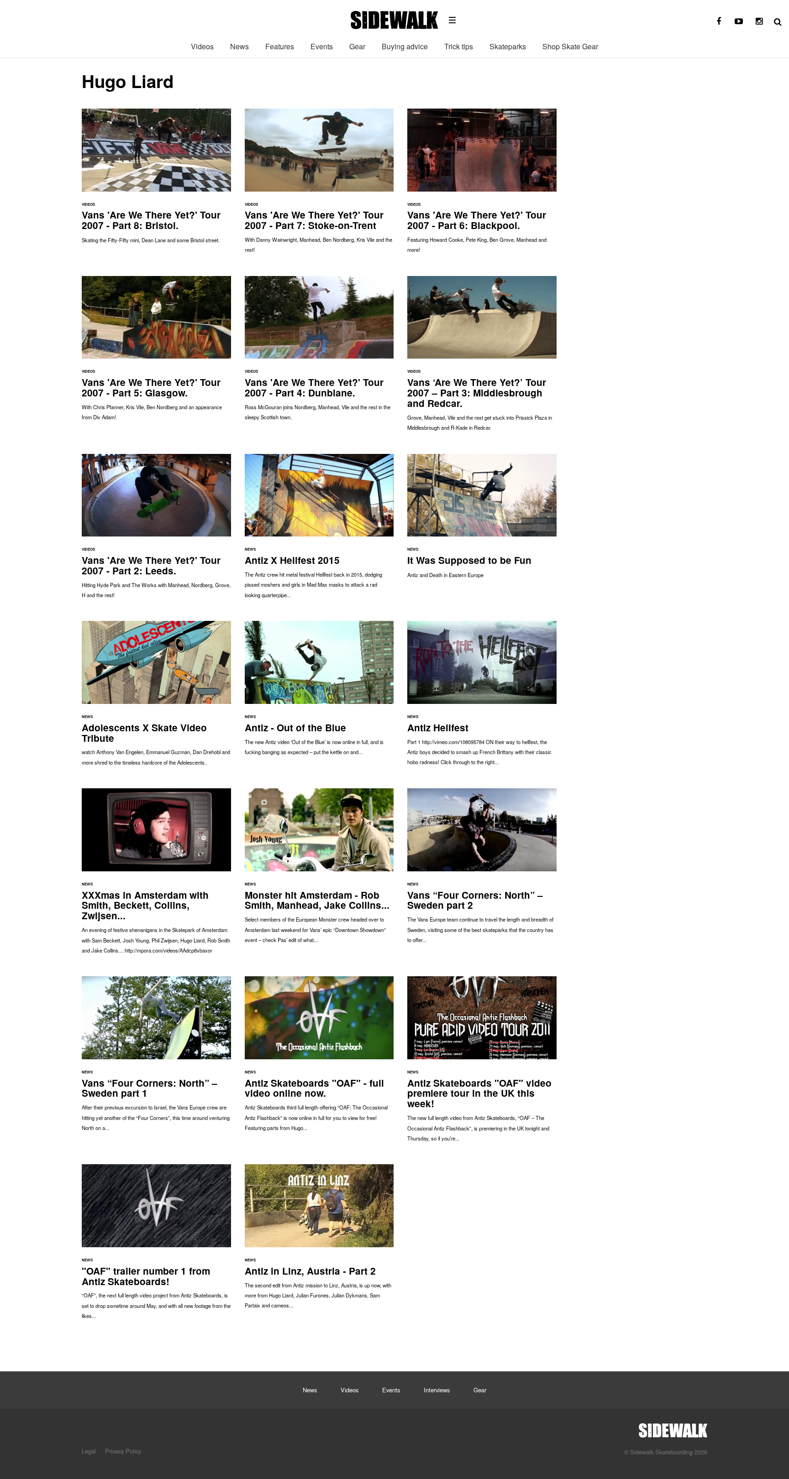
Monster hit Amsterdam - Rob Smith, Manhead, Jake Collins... (319, 870)
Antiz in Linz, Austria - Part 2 (319, 1241)
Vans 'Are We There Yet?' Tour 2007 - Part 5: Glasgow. (156, 353)
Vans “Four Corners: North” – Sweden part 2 (482, 870)
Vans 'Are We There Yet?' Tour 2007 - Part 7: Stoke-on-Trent (319, 185)
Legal (89, 1451)
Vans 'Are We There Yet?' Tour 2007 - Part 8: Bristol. (156, 180)
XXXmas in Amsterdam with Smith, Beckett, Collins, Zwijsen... (156, 875)
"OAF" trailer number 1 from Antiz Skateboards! (156, 1246)
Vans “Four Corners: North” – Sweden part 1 (156, 1058)
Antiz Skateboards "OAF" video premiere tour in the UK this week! (482, 1063)
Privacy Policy (123, 1451)
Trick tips (458, 46)
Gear (357, 46)
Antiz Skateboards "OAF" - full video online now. (319, 1058)
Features (279, 46)
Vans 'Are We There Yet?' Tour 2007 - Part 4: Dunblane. (319, 353)
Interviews (437, 1389)
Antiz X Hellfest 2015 (319, 530)
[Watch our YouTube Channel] (738, 21)
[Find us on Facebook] (718, 21)
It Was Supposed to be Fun (482, 521)
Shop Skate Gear (570, 46)
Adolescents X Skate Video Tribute (156, 698)
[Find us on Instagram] (758, 21)
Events (321, 46)
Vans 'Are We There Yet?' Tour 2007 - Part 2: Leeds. (156, 531)
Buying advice (405, 46)
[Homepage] (673, 1428)
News (239, 46)
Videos (202, 46)
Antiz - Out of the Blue (319, 692)
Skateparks (507, 46)
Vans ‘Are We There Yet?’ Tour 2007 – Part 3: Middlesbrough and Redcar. (482, 358)
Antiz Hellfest (482, 697)
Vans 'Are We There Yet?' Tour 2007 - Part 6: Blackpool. (482, 185)
